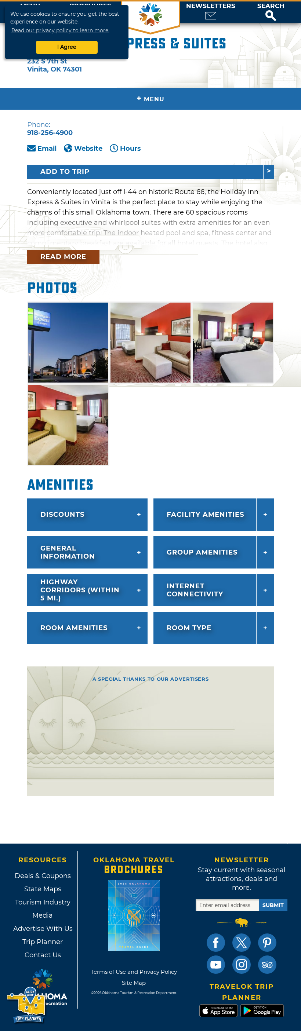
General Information (67, 552)
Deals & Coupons (43, 876)
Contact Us (43, 955)
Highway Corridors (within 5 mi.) (80, 590)
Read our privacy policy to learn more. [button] (60, 30)
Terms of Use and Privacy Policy (134, 971)
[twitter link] (241, 942)
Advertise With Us (42, 929)
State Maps (42, 889)
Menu (150, 98)
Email (47, 149)
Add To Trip (65, 172)
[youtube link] (216, 964)
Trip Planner (42, 942)
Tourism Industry (42, 902)
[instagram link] (241, 964)
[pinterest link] (267, 942)
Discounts (62, 515)
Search (270, 6)
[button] (271, 12)
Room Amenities (74, 628)
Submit (273, 905)
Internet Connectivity (195, 590)
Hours (130, 149)
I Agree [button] (66, 47)
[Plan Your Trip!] (27, 1005)
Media (42, 915)
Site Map (134, 982)
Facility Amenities (205, 515)
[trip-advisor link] (267, 964)
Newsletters (210, 6)
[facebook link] (216, 942)
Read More (63, 257)
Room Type (189, 628)
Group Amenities (202, 552)
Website (88, 149)
